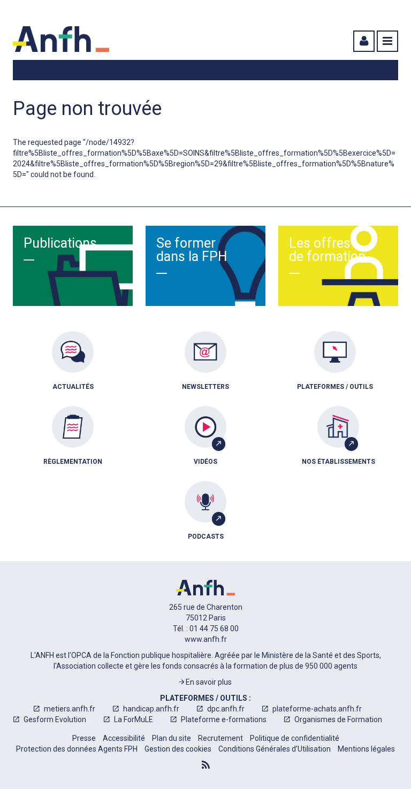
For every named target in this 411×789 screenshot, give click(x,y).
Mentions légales (366, 749)
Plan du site (171, 738)
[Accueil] (61, 39)
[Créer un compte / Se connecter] (363, 41)
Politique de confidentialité (294, 738)
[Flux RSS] (206, 765)
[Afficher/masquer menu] (387, 41)
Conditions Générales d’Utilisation (274, 749)
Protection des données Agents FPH (77, 749)
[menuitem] (72, 368)
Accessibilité (124, 738)
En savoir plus (208, 682)
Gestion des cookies (177, 749)
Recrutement (220, 738)
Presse (84, 738)
